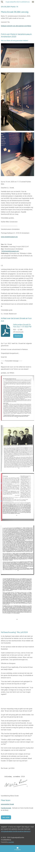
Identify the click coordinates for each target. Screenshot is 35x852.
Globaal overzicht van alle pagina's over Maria (16, 26)
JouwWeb (11, 842)
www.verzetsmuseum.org (9, 237)
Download (18, 336)
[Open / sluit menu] (33, 2)
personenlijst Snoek (7, 804)
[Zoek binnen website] (2, 2)
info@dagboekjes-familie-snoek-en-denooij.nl (15, 831)
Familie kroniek (6, 808)
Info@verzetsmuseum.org (10, 251)
